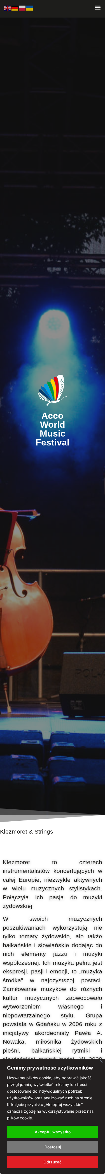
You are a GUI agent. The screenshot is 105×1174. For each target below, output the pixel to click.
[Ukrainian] (29, 7)
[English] (7, 7)
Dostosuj (53, 1146)
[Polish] (22, 7)
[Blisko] (101, 1061)
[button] (97, 7)
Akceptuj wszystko (53, 1131)
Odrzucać (52, 1162)
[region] (52, 1116)
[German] (15, 7)
